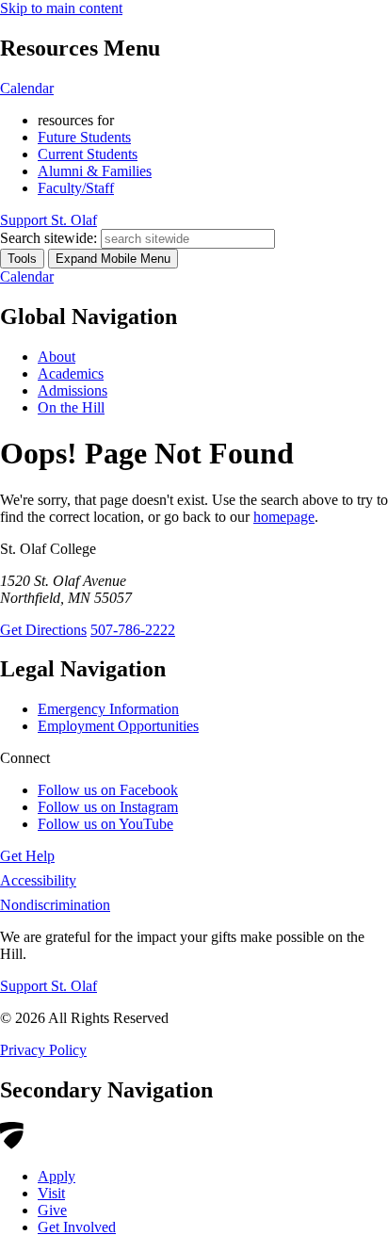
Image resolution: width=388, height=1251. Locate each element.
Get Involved (77, 1227)
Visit (51, 1193)
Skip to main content (61, 8)
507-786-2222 (132, 630)
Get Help (27, 856)
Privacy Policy (43, 1050)
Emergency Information (108, 709)
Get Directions (43, 630)
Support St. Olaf (48, 986)
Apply (56, 1176)
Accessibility (38, 880)
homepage (284, 517)
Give (52, 1210)
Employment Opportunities (118, 726)
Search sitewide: (48, 238)
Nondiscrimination (55, 905)
